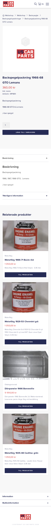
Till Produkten (25, 275)
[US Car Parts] (8, 4)
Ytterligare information (12, 195)
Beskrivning (7, 158)
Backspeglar (33, 15)
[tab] (25, 173)
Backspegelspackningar (11, 18)
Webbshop (21, 15)
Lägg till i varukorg (25, 132)
